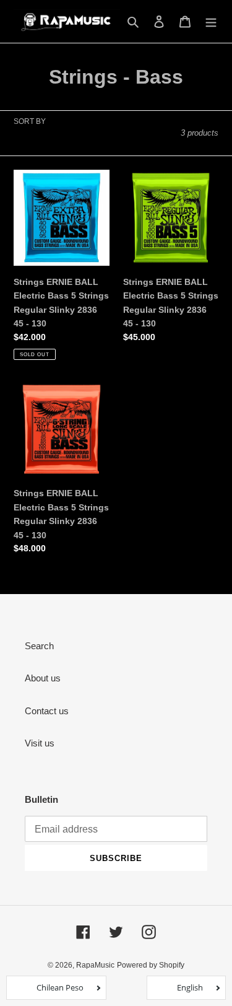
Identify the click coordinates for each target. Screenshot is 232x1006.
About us (43, 678)
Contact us (47, 711)
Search (39, 646)
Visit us (39, 743)
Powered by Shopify (150, 965)
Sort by (30, 121)
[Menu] (211, 21)
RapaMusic (95, 965)
